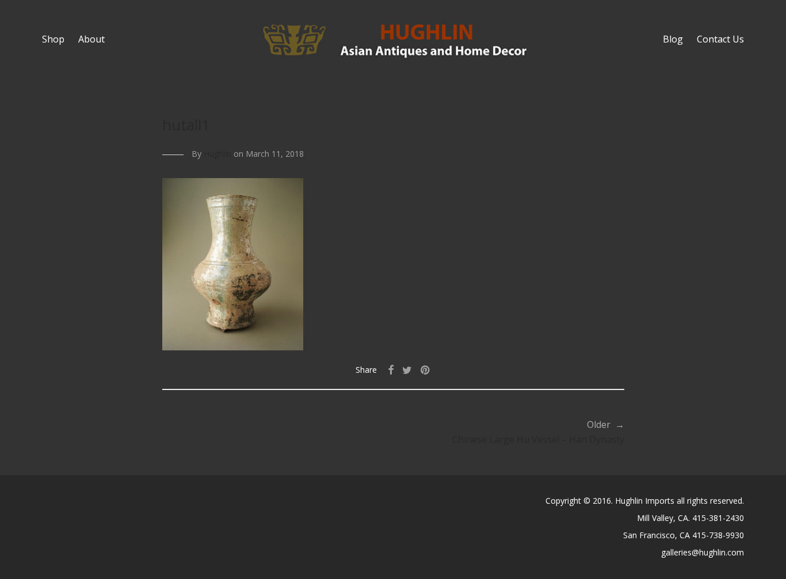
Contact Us (720, 39)
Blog (673, 39)
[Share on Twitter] (407, 370)
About (91, 39)
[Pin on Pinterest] (426, 370)
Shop (53, 39)
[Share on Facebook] (391, 370)
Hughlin (217, 153)
